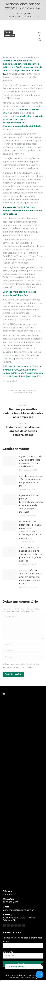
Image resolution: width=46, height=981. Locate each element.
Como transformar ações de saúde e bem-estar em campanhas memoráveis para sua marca (31, 577)
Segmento (8, 952)
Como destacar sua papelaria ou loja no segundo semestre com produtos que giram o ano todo (31, 554)
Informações (9, 36)
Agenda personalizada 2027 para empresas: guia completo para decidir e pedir (30, 461)
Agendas (8, 32)
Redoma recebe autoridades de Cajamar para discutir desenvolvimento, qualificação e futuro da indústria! (31, 529)
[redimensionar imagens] (10, 461)
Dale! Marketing (30, 977)
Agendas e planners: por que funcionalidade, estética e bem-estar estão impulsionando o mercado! (31, 503)
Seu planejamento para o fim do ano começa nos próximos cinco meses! (31, 481)
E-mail (6, 941)
